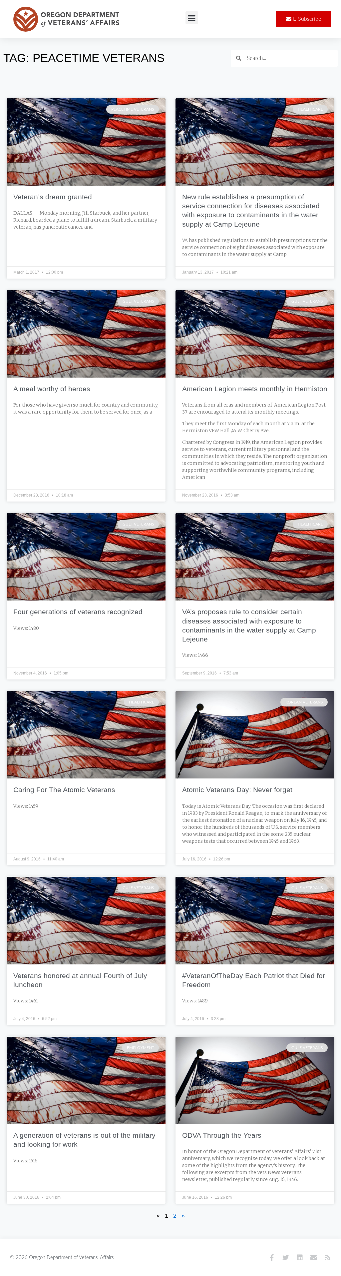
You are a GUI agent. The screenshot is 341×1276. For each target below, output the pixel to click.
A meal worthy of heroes (51, 389)
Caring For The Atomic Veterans (64, 789)
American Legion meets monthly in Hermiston (254, 389)
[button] (191, 17)
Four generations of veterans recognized (78, 612)
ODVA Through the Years (221, 1135)
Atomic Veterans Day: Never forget (237, 789)
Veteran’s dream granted (52, 197)
